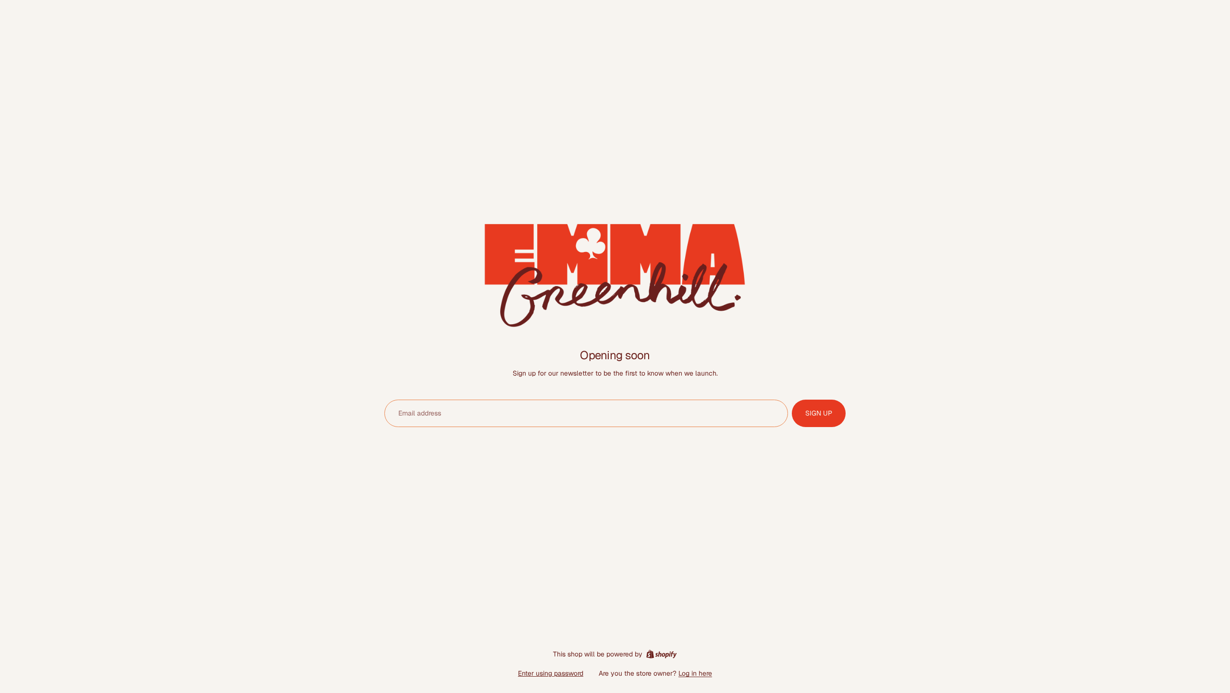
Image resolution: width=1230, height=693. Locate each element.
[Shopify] (661, 654)
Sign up (818, 413)
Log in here (695, 673)
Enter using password (550, 673)
